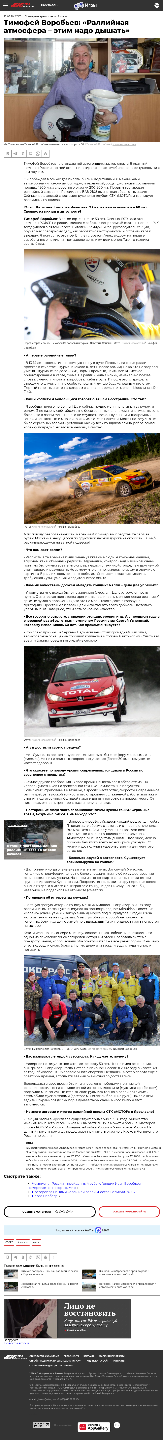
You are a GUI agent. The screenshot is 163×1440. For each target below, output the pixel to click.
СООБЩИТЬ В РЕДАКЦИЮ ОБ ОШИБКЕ (51, 1365)
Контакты (119, 1361)
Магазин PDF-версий (111, 1356)
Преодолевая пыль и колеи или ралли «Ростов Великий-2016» (83, 1192)
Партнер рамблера (63, 1425)
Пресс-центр (71, 1356)
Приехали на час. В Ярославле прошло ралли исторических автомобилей (127, 1285)
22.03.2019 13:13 (12, 16)
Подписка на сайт (97, 1361)
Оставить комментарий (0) (129, 1211)
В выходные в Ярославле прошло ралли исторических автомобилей (124, 1273)
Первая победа (44, 1196)
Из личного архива (124, 144)
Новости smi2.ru (17, 1343)
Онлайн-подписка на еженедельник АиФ (55, 1361)
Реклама (88, 1356)
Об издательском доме (44, 1356)
